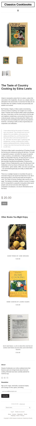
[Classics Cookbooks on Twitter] (2, 378)
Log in (12, 411)
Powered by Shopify (27, 418)
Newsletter (20, 414)
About (9, 414)
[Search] (29, 407)
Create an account (19, 411)
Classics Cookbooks (17, 418)
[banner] (18, 4)
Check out (22, 404)
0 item (15, 404)
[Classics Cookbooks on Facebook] (5, 378)
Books (25, 414)
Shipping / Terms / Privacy (17, 415)
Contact (14, 414)
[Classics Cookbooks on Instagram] (7, 378)
